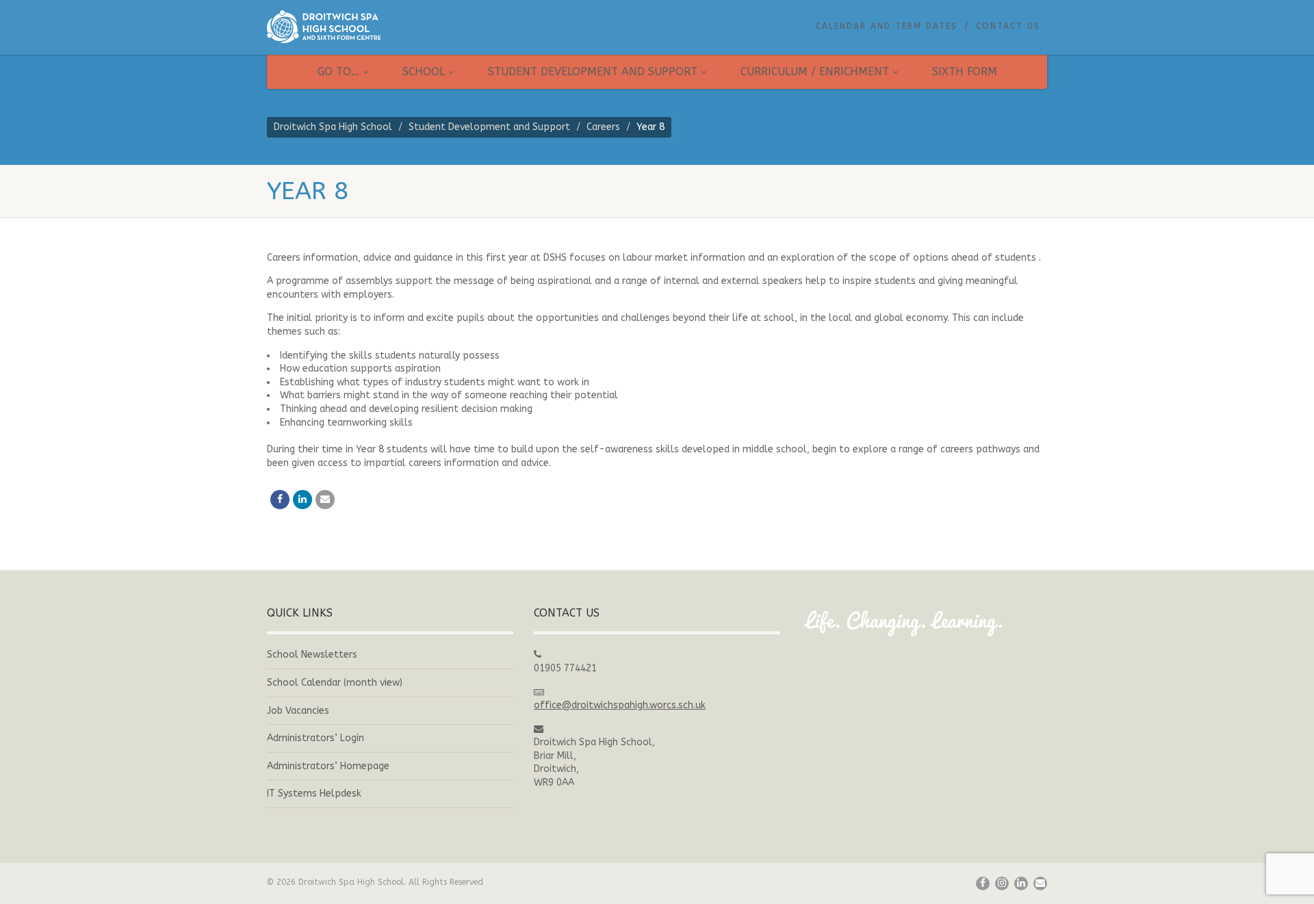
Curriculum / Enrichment (814, 71)
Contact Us (1008, 26)
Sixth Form (964, 71)
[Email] (325, 499)
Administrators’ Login (315, 738)
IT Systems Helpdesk (314, 793)
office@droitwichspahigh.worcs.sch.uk (620, 705)
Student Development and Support (592, 71)
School (423, 71)
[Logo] (390, 26)
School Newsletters (312, 654)
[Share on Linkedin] (302, 499)
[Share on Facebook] (279, 499)
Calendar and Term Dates (886, 26)
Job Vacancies (298, 710)
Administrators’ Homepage (328, 766)
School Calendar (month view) (334, 682)
